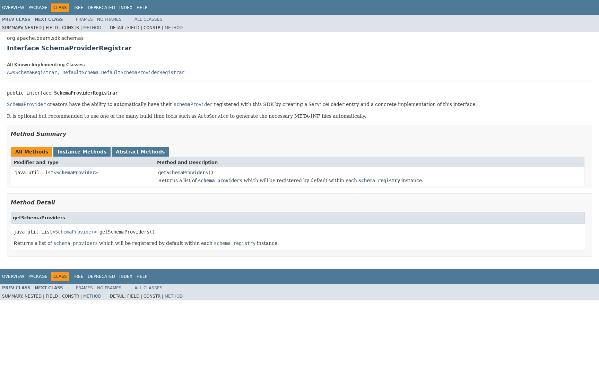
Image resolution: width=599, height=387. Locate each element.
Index (125, 7)
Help (142, 7)
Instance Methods (82, 152)
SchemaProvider (75, 172)
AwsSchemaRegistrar (32, 72)
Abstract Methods (140, 152)
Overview (13, 7)
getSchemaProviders (183, 172)
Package (37, 7)
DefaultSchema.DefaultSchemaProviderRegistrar (123, 72)
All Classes (148, 19)
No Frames (109, 19)
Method (92, 27)
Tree (78, 7)
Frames (84, 19)
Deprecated (101, 7)
